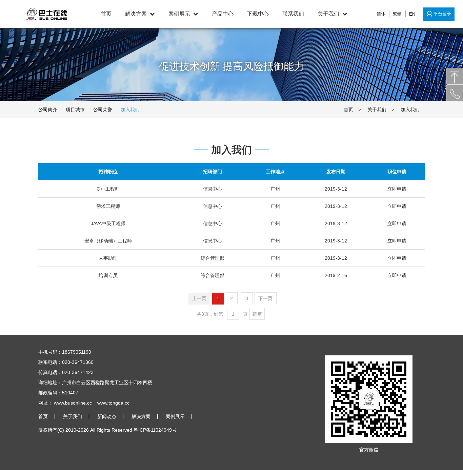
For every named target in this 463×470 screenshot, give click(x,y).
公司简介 (47, 109)
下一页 (265, 298)
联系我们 (293, 14)
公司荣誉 (102, 109)
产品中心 (223, 14)
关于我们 (328, 14)
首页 (106, 14)
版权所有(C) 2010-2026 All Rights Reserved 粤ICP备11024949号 (107, 430)
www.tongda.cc (113, 403)
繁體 (397, 14)
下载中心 (258, 14)
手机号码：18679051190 (64, 352)
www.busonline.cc (73, 403)
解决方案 (136, 14)
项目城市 (75, 109)
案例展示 (179, 14)
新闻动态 (106, 416)
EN (412, 14)
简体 (381, 14)
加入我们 (130, 109)
